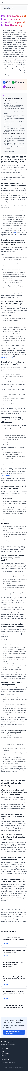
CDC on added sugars (7, 475)
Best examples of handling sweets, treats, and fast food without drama (14, 116)
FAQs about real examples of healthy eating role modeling (13, 134)
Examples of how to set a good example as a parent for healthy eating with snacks (14, 106)
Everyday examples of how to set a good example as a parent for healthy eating (12, 99)
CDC (15, 232)
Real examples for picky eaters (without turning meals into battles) (14, 122)
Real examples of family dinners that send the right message (14, 109)
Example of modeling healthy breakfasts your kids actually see (14, 102)
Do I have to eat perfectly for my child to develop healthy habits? (13, 150)
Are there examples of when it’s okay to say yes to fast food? (14, 147)
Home (2, 1051)
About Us (3, 1055)
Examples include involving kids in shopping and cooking (14, 119)
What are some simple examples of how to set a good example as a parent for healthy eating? (14, 137)
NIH (16, 612)
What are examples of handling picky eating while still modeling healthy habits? (14, 144)
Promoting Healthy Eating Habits (9, 7)
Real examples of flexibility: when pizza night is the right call (14, 131)
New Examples (5, 1053)
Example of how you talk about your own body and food (14, 112)
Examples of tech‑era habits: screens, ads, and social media (14, 125)
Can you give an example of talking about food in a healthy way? (14, 141)
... (2, 7)
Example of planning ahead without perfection (14, 128)
